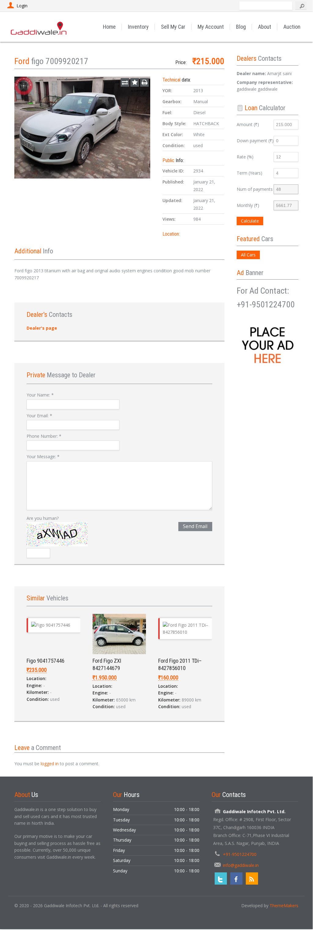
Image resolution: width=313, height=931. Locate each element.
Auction (291, 27)
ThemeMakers (284, 905)
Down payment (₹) (255, 140)
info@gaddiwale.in (241, 865)
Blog (241, 27)
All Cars (248, 255)
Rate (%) (245, 157)
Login (21, 6)
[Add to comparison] (125, 82)
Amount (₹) (248, 124)
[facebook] (236, 878)
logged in (50, 763)
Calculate (250, 221)
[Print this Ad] (144, 82)
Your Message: (43, 456)
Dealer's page (42, 328)
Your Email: (39, 415)
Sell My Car (173, 27)
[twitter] (221, 878)
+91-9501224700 (240, 854)
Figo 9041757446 (45, 660)
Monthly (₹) (248, 205)
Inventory (138, 27)
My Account (211, 27)
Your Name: (40, 395)
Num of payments (255, 189)
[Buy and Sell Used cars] (39, 27)
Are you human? (43, 518)
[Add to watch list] (134, 82)
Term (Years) (249, 173)
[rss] (252, 878)
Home (109, 27)
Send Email (195, 526)
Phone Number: (44, 436)
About (264, 27)
